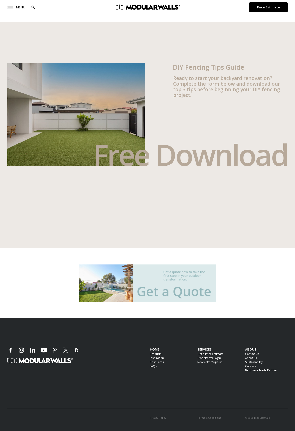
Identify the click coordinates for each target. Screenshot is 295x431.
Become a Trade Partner (261, 370)
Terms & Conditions (209, 417)
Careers (250, 366)
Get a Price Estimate (210, 354)
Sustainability (254, 362)
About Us (251, 358)
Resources (157, 362)
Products (156, 354)
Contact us (252, 354)
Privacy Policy (158, 417)
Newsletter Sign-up (209, 362)
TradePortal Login (209, 358)
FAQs (153, 366)
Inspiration (157, 358)
